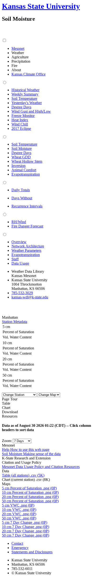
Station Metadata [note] (14, 322)
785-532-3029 (22, 293)
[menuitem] (17, 48)
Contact (17, 543)
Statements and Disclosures (31, 552)
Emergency (20, 548)
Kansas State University (41, 6)
